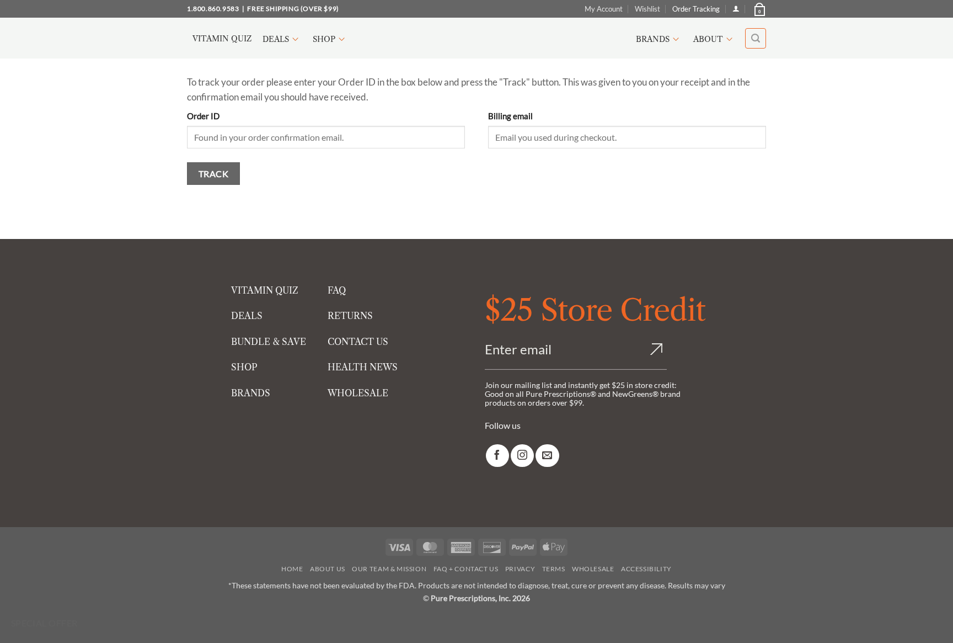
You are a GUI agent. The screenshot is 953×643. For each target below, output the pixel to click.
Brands (653, 39)
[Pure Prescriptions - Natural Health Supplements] (476, 38)
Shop (324, 39)
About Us (327, 569)
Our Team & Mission (389, 569)
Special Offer (44, 623)
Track (213, 173)
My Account (604, 8)
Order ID (203, 116)
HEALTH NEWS (363, 367)
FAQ (337, 290)
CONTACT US (358, 341)
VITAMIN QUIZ (264, 290)
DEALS (247, 315)
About (708, 39)
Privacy (520, 569)
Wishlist (647, 8)
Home (292, 569)
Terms (553, 569)
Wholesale (593, 569)
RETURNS (350, 315)
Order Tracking (696, 8)
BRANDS (250, 392)
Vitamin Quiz (221, 39)
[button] (759, 9)
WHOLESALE (358, 392)
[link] (497, 455)
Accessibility (646, 569)
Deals (276, 39)
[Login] (736, 8)
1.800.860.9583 (213, 8)
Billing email (510, 116)
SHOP (244, 367)
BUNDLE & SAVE (268, 341)
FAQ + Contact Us (466, 569)
